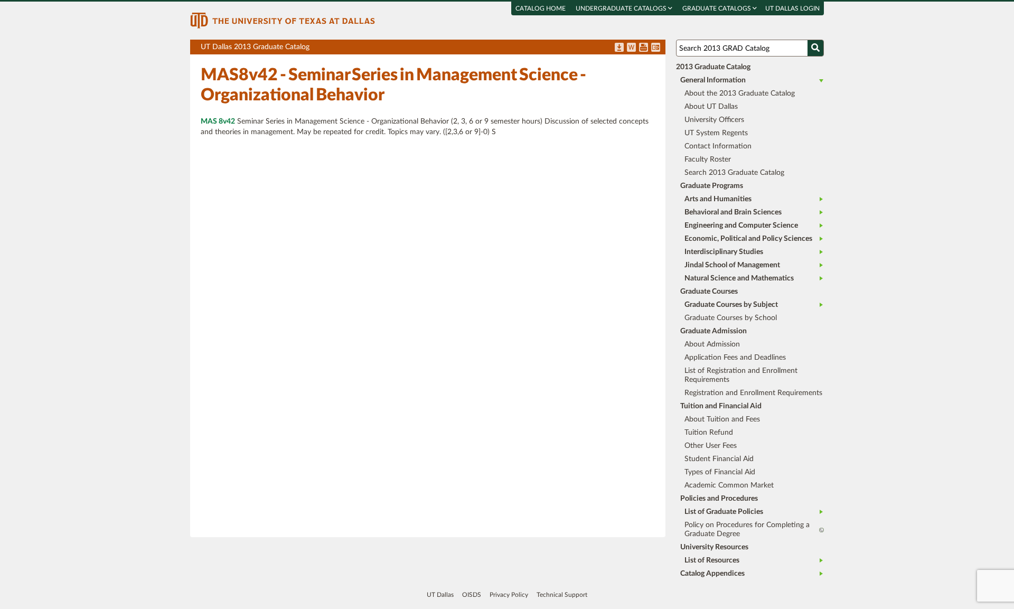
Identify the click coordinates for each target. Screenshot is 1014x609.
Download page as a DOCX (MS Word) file (631, 48)
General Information (713, 80)
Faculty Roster (707, 159)
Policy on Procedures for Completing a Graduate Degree (747, 529)
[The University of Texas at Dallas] (282, 20)
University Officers (714, 120)
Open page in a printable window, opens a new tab (643, 48)
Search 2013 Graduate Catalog (734, 172)
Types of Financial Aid (719, 472)
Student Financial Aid (719, 459)
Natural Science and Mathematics (739, 278)
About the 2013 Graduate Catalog (739, 93)
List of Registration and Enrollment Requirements (740, 375)
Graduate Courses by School (730, 318)
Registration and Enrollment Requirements (753, 393)
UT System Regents (716, 133)
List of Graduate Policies (723, 512)
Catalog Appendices (712, 573)
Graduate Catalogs (717, 8)
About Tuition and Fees (722, 419)
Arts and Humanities (718, 199)
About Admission (712, 344)
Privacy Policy (509, 595)
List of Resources (711, 560)
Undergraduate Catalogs (622, 8)
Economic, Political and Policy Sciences (748, 238)
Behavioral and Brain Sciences (733, 212)
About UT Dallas (711, 106)
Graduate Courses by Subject (731, 304)
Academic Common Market (729, 485)
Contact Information (718, 146)
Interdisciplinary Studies (723, 252)
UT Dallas (440, 595)
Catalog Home (540, 8)
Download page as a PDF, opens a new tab (619, 48)
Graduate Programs (711, 186)
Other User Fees (710, 445)
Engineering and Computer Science (741, 225)
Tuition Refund (708, 432)
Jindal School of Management (732, 265)
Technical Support (562, 595)
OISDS (471, 595)
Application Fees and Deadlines (735, 357)
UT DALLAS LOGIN (792, 8)
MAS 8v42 (218, 121)
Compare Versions (655, 48)
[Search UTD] (815, 48)
